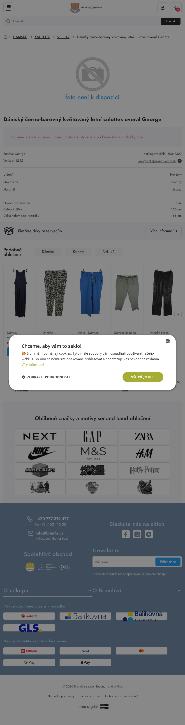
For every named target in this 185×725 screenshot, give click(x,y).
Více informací (33, 364)
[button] (46, 377)
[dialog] (92, 362)
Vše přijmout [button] (143, 377)
